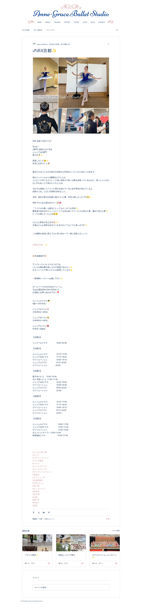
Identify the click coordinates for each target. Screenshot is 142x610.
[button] (117, 30)
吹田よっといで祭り (67, 555)
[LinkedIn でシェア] (44, 512)
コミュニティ (50, 30)
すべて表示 (116, 530)
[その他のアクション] (108, 44)
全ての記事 (25, 30)
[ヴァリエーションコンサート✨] (105, 542)
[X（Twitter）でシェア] (39, 512)
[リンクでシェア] (49, 512)
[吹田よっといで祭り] (71, 542)
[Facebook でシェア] (34, 512)
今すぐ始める (38, 30)
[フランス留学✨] (37, 542)
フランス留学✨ (31, 555)
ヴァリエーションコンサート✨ (104, 556)
